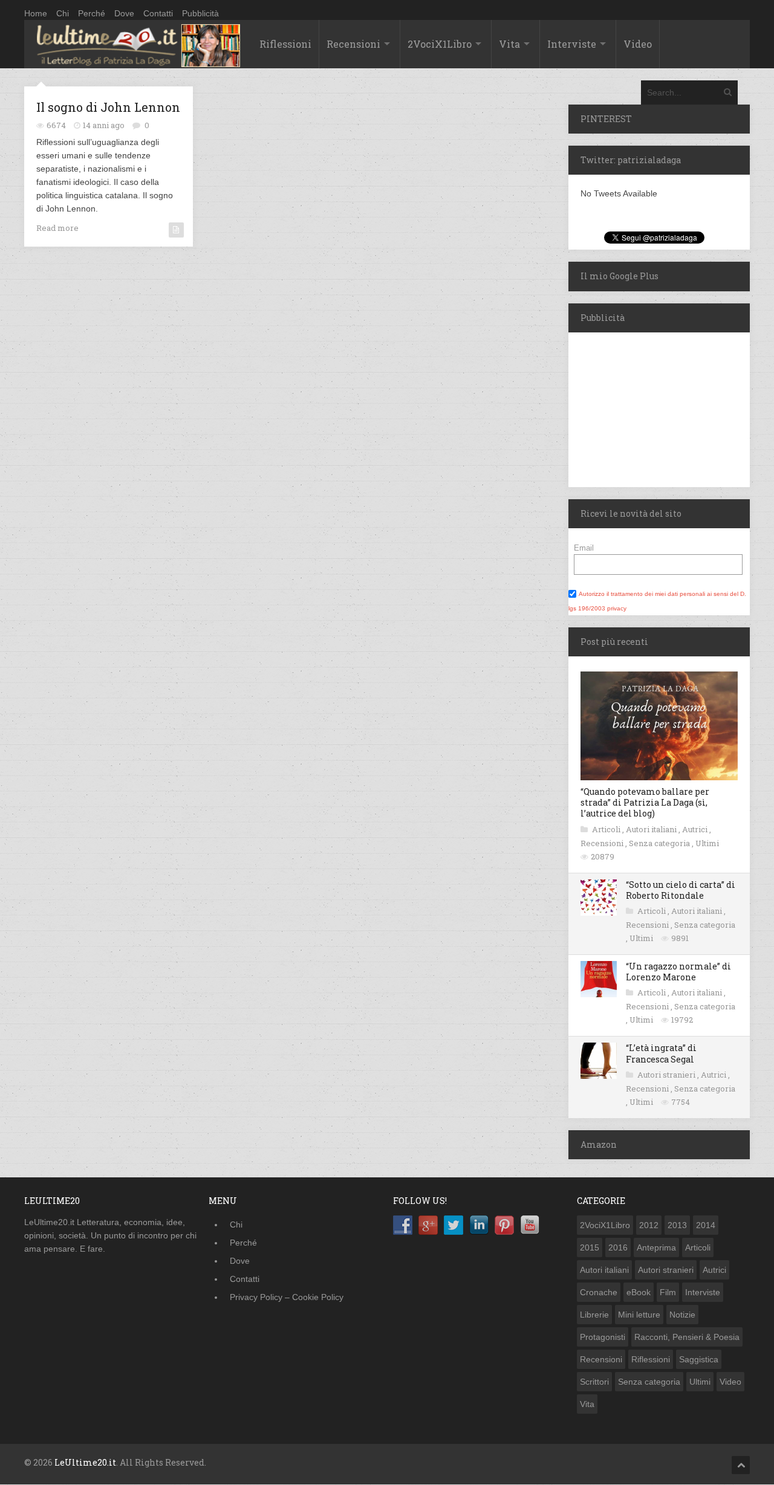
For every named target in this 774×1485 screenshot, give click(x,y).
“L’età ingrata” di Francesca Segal (661, 1053)
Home (35, 13)
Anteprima (656, 1247)
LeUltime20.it (85, 1462)
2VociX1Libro (440, 43)
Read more (57, 227)
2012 (649, 1225)
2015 (589, 1247)
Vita (509, 43)
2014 (705, 1225)
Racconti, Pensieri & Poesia (687, 1337)
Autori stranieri (667, 1074)
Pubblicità (200, 13)
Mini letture (639, 1314)
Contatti (158, 13)
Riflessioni (285, 43)
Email (584, 547)
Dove (124, 13)
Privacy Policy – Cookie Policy (286, 1297)
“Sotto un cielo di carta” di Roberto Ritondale (680, 890)
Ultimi (707, 843)
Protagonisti (602, 1337)
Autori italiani (652, 829)
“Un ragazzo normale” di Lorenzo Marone (678, 971)
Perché (91, 13)
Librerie (594, 1314)
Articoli (607, 829)
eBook (638, 1292)
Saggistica (698, 1359)
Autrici (695, 829)
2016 (618, 1247)
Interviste (571, 43)
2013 (677, 1225)
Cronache (598, 1292)
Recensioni (353, 43)
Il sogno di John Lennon (108, 107)
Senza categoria (660, 843)
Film (668, 1292)
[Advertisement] (644, 408)
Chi (62, 13)
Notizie (682, 1314)
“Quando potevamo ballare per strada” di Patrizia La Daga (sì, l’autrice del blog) (644, 802)
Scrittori (594, 1381)
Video (637, 43)
